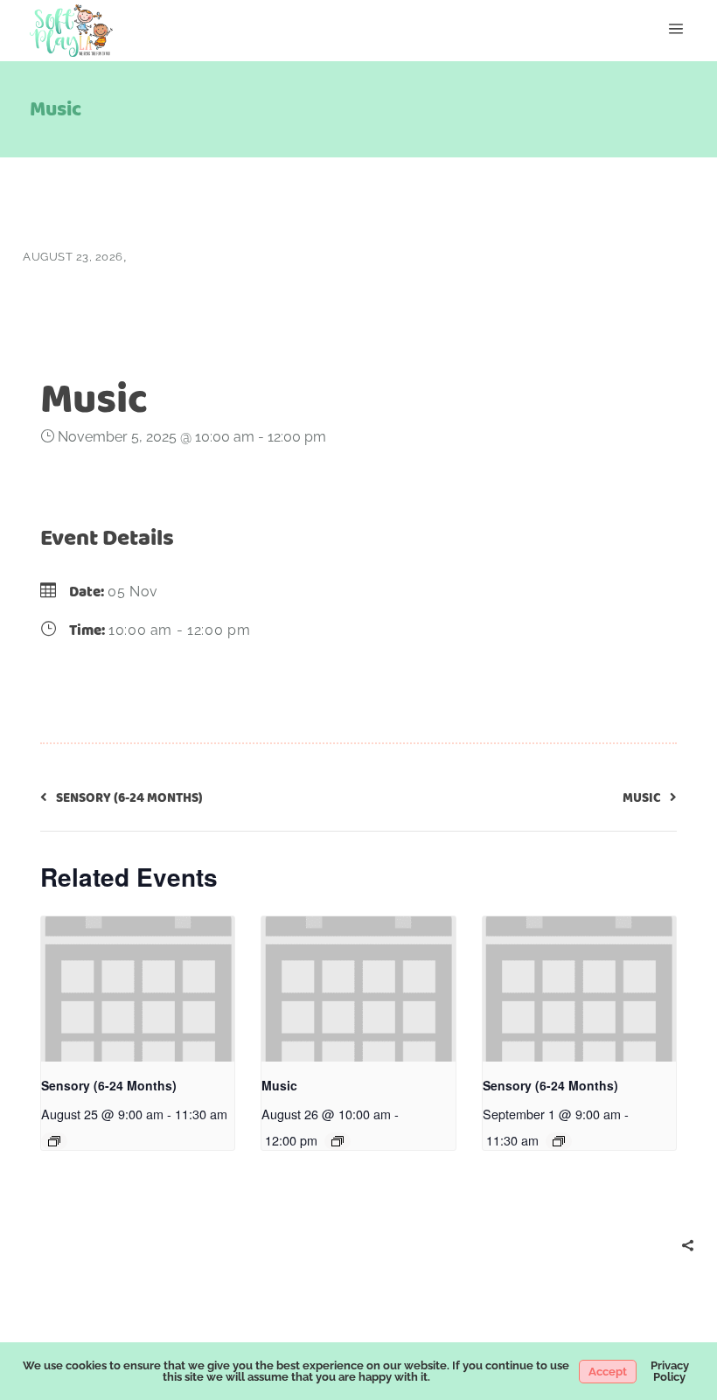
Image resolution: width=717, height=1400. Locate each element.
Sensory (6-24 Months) (109, 1085)
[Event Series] (54, 1141)
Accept (607, 1371)
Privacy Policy (670, 1371)
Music (279, 1085)
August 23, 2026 (73, 256)
